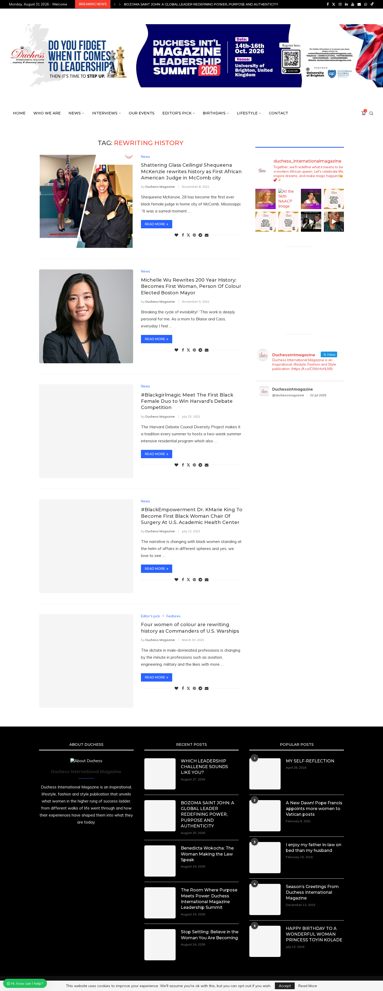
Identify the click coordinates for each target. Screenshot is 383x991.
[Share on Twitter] (188, 235)
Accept (285, 985)
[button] (115, 4)
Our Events (142, 113)
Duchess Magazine (160, 187)
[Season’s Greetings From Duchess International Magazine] (265, 899)
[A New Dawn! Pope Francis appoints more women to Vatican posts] (265, 815)
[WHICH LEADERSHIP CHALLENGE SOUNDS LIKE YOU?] (160, 773)
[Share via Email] (206, 235)
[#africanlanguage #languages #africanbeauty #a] (311, 222)
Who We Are (47, 113)
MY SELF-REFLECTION (310, 761)
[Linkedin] (346, 4)
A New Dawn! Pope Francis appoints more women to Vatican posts (314, 808)
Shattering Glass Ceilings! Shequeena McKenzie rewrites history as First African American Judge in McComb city (191, 171)
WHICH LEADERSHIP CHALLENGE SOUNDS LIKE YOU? (204, 767)
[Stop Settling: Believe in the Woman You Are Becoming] (160, 944)
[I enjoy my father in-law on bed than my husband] (265, 857)
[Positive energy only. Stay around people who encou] (334, 222)
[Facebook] (328, 4)
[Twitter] (333, 4)
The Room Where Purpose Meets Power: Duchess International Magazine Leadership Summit (209, 899)
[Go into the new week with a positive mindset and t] (265, 222)
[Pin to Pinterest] (194, 235)
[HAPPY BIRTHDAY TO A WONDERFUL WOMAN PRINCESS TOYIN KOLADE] (265, 941)
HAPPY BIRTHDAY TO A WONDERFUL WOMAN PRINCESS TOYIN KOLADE (314, 934)
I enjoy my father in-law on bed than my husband (313, 847)
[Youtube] (352, 4)
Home (19, 113)
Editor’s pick (176, 113)
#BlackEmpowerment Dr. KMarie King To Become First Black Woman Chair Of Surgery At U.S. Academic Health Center (191, 516)
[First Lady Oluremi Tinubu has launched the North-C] (265, 199)
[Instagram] (340, 4)
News (75, 113)
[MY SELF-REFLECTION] (265, 773)
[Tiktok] (372, 4)
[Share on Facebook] (183, 235)
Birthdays (214, 113)
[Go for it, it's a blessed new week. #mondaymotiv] (288, 222)
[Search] (371, 113)
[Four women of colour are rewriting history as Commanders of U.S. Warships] (86, 661)
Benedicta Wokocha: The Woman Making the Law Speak (175, 4)
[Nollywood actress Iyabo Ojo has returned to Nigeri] (311, 199)
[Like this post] (176, 235)
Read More (307, 986)
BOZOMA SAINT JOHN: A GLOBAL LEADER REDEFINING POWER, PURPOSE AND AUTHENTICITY (207, 814)
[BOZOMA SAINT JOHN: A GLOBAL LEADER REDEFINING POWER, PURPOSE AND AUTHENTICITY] (160, 815)
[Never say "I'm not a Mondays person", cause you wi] (334, 199)
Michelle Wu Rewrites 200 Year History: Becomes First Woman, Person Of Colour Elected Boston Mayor (191, 286)
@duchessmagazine (288, 395)
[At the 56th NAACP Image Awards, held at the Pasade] (288, 199)
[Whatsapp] (365, 4)
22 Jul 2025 (318, 395)
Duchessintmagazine (292, 389)
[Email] (359, 4)
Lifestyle (247, 113)
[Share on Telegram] (200, 235)
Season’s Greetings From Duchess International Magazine (312, 892)
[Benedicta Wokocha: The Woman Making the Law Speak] (160, 861)
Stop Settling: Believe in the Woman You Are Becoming (209, 934)
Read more (155, 224)
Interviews (105, 113)
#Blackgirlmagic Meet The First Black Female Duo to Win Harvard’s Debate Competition (187, 401)
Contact (278, 113)
